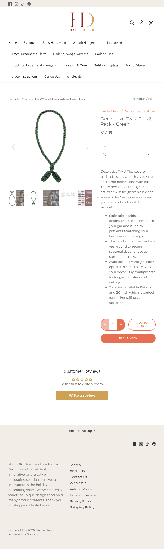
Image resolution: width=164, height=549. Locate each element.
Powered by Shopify (23, 534)
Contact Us (78, 477)
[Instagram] (16, 3)
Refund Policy (81, 489)
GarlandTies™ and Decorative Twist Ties (53, 99)
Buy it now (128, 338)
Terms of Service (83, 495)
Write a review (82, 395)
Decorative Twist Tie (139, 111)
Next (152, 99)
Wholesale (78, 483)
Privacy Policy (81, 501)
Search (75, 465)
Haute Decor (111, 111)
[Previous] (19, 147)
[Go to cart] (151, 22)
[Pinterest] (29, 3)
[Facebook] (10, 3)
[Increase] (121, 324)
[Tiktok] (23, 3)
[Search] (132, 22)
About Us (77, 471)
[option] (50, 147)
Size (104, 147)
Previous (138, 99)
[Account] (141, 22)
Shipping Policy (82, 507)
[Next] (81, 147)
